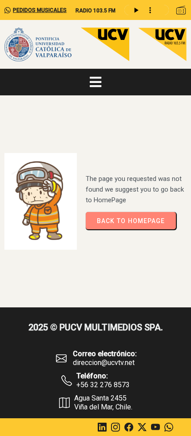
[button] (181, 10)
